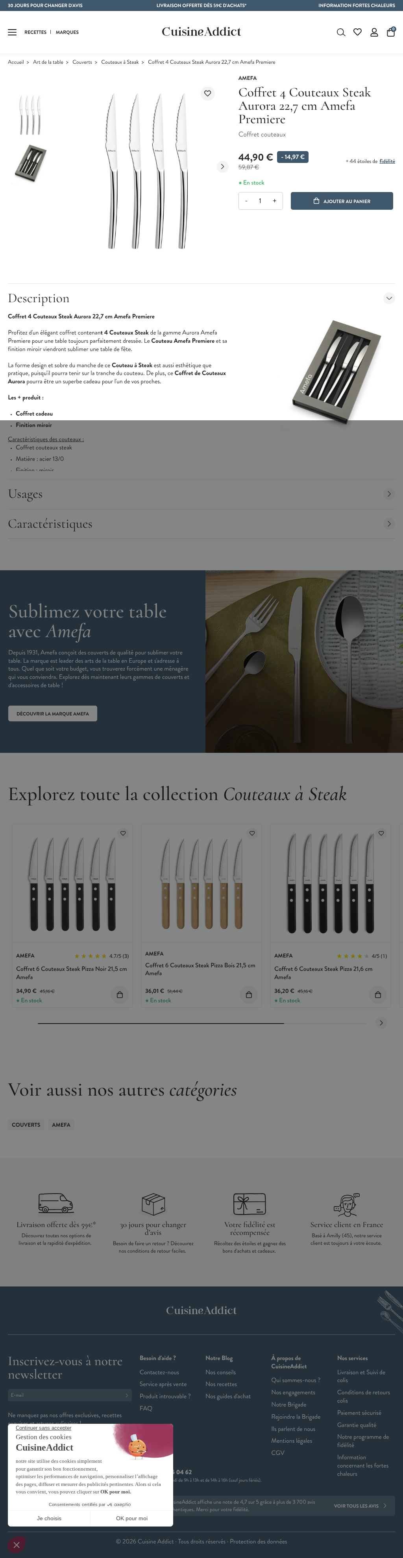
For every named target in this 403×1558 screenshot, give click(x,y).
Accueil (16, 62)
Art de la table (48, 62)
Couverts (82, 62)
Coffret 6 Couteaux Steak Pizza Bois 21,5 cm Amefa (200, 969)
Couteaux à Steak (120, 62)
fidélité (387, 161)
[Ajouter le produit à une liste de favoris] (208, 94)
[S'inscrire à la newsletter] (128, 1395)
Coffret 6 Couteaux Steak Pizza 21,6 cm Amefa (323, 973)
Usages (25, 494)
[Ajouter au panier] (120, 995)
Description (38, 298)
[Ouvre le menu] (12, 32)
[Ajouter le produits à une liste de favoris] (123, 833)
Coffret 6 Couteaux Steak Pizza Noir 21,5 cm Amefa (71, 973)
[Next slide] (223, 167)
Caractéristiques (50, 524)
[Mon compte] (374, 32)
